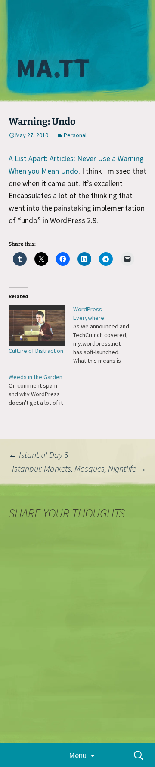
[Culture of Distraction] (37, 326)
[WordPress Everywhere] (105, 335)
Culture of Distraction (36, 351)
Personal (75, 135)
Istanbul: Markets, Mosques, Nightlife (79, 468)
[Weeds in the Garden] (41, 390)
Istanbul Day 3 (38, 454)
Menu (78, 755)
